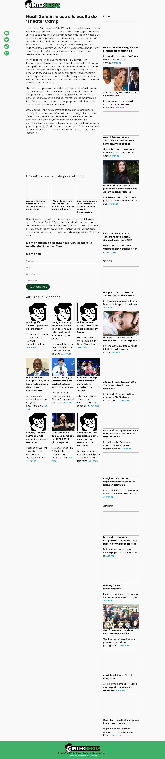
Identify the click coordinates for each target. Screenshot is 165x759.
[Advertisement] (63, 154)
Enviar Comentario (38, 287)
